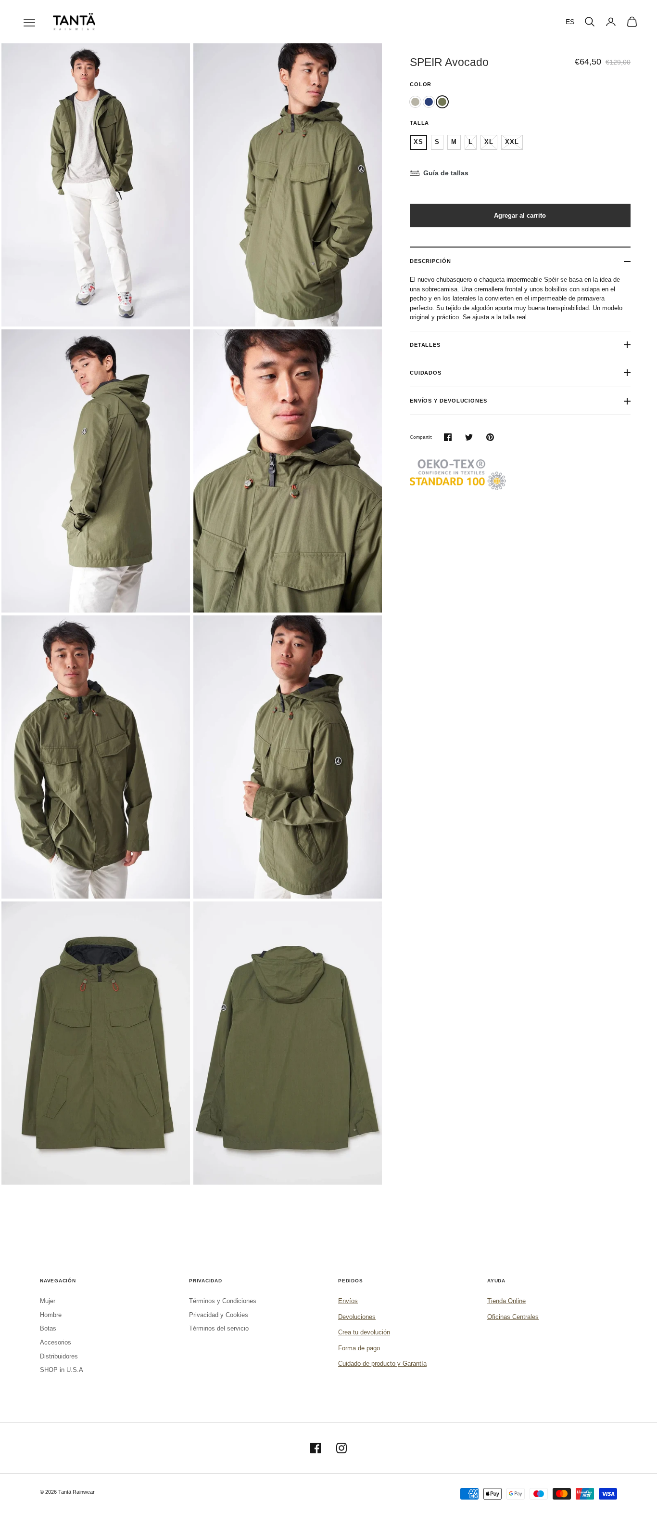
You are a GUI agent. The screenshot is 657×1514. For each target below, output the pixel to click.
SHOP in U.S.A (61, 1369)
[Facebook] (315, 1448)
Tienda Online (506, 1301)
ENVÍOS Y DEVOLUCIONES (448, 401)
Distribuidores (59, 1356)
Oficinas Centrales (513, 1316)
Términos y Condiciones (222, 1301)
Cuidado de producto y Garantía (382, 1363)
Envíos (348, 1301)
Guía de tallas (445, 173)
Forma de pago (359, 1348)
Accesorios (55, 1342)
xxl (512, 141)
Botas (48, 1328)
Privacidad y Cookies (218, 1314)
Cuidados (426, 373)
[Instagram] (341, 1448)
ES (570, 22)
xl (488, 141)
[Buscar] (589, 21)
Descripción (430, 261)
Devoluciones (357, 1316)
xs (418, 141)
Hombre (51, 1314)
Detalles (425, 345)
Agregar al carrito (520, 215)
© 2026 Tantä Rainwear (67, 1492)
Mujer (47, 1301)
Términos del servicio (219, 1328)
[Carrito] (632, 21)
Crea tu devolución (364, 1332)
